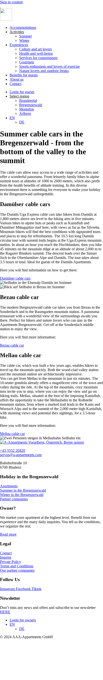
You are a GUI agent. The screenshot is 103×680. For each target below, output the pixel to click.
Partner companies (14, 499)
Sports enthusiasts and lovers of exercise (49, 66)
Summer (25, 36)
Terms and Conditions (16, 566)
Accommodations (23, 27)
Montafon (26, 109)
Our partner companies (17, 570)
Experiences (19, 45)
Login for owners (23, 620)
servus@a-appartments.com (21, 455)
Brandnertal (28, 100)
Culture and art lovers (35, 49)
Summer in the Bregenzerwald (23, 490)
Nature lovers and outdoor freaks (44, 71)
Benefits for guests (24, 75)
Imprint (5, 557)
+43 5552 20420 (12, 450)
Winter (24, 40)
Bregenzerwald (30, 105)
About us (16, 79)
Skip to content (11, 2)
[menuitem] (12, 118)
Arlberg (25, 113)
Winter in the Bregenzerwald (21, 495)
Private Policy (10, 562)
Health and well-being (36, 53)
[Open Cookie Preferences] (36, 678)
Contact (15, 84)
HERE (5, 612)
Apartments (8, 486)
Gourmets (26, 62)
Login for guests (22, 92)
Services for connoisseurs (38, 58)
